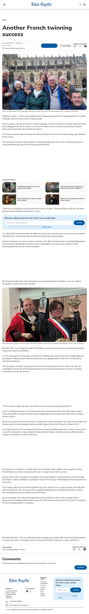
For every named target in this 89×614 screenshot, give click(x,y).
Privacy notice (46, 227)
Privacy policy (42, 589)
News (4, 20)
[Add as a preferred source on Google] (65, 46)
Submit (79, 223)
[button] (4, 4)
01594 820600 (17, 601)
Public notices (42, 595)
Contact (43, 586)
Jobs (41, 592)
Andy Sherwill (8, 43)
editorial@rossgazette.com (19, 605)
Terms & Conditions (44, 582)
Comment (81, 567)
